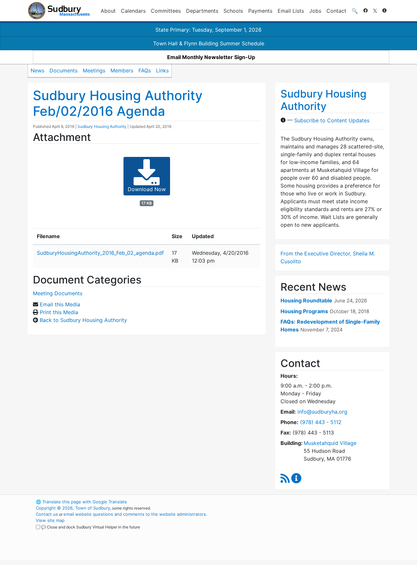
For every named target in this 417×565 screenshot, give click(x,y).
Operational (312, 532)
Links (162, 70)
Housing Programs (304, 311)
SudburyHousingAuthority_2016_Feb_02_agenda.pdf (100, 253)
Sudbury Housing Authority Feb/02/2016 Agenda (118, 103)
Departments (202, 11)
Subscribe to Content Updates (331, 120)
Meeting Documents (57, 293)
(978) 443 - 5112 (320, 422)
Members (121, 70)
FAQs (144, 70)
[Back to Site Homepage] (59, 10)
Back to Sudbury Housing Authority (83, 320)
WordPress (301, 501)
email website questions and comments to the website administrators (135, 514)
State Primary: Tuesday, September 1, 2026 (208, 29)
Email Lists (291, 11)
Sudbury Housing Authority (102, 126)
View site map (50, 520)
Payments (260, 11)
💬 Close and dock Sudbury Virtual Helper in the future (90, 527)
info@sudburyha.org (322, 411)
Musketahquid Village (330, 443)
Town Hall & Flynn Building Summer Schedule (208, 43)
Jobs (315, 11)
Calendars (133, 11)
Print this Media (59, 312)
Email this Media (60, 304)
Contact (336, 11)
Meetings (94, 70)
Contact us (47, 514)
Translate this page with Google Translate (81, 501)
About (108, 11)
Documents (64, 70)
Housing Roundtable (306, 300)
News (37, 70)
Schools (233, 11)
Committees (166, 11)
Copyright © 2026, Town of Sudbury (73, 508)
